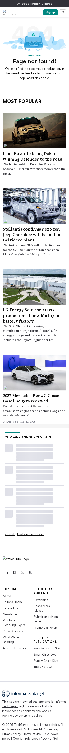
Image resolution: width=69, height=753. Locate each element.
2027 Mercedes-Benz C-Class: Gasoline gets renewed (31, 398)
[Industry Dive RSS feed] (30, 572)
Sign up (50, 12)
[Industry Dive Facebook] (14, 572)
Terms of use (32, 734)
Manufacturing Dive (47, 648)
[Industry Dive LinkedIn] (6, 572)
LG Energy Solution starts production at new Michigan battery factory (31, 315)
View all (10, 534)
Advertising (41, 600)
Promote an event (46, 627)
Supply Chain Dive (46, 661)
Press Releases (13, 631)
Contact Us (10, 608)
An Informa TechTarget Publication (34, 3)
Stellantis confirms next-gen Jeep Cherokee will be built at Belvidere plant (32, 234)
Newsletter (10, 614)
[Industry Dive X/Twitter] (22, 572)
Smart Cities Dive (45, 654)
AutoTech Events (14, 648)
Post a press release (30, 534)
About (7, 596)
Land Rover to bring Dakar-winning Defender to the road (32, 156)
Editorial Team (12, 602)
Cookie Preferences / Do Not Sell (35, 738)
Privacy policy (11, 734)
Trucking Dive (43, 667)
